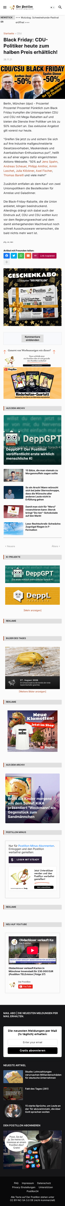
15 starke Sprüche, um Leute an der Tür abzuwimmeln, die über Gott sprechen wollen (43, 1108)
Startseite (9, 33)
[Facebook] (7, 256)
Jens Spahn (50, 161)
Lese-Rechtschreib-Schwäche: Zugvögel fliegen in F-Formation (43, 526)
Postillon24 (32, 1191)
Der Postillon (33, 1197)
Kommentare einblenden (32, 338)
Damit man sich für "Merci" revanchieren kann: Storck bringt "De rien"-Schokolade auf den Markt (42, 511)
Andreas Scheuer (15, 166)
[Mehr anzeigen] (7, 262)
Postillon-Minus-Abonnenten (36, 845)
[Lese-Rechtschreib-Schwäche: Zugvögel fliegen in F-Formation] (13, 528)
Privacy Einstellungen (23, 1187)
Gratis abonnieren (32, 1050)
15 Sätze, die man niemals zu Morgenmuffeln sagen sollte (42, 472)
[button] (4, 7)
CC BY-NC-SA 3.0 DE (21, 1200)
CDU (19, 33)
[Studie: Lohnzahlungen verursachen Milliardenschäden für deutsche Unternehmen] (13, 1076)
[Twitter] (14, 256)
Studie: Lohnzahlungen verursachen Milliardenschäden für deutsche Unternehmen (43, 1074)
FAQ (16, 1183)
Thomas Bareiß (14, 175)
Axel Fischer (44, 170)
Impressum (28, 1183)
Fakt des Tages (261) (37, 1088)
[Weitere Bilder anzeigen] (32, 691)
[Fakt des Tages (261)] (13, 1093)
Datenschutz (44, 1183)
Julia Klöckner (25, 170)
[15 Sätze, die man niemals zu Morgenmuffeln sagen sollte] (13, 475)
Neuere (11, 546)
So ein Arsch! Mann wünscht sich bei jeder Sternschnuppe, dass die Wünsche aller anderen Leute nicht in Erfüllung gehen (43, 493)
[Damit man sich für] (13, 511)
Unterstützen (46, 1187)
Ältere (55, 546)
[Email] (28, 256)
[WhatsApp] (21, 256)
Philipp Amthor (38, 166)
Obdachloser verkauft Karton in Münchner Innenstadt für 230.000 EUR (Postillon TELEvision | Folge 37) (31, 971)
